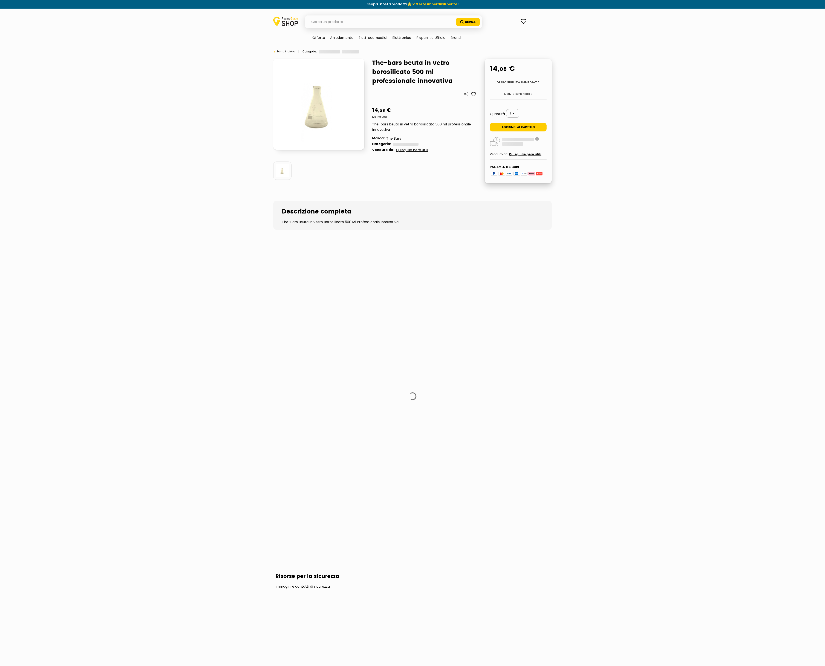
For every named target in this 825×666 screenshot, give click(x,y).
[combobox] (393, 21)
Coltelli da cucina (298, 395)
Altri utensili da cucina (423, 51)
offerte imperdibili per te (435, 4)
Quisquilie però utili (412, 150)
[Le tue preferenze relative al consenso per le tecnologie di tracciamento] (817, 658)
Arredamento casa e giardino (338, 51)
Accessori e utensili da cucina (383, 51)
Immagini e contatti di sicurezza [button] (302, 363)
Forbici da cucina (347, 395)
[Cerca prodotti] (468, 22)
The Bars (393, 138)
